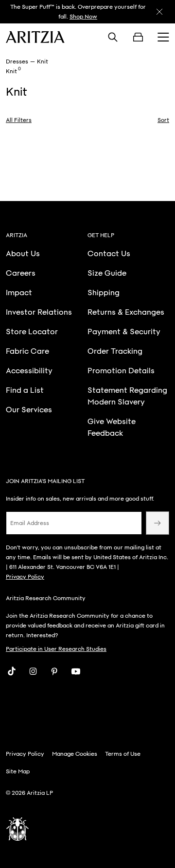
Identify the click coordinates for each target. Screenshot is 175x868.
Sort (163, 120)
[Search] (113, 37)
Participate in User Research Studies (56, 649)
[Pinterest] (54, 671)
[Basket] (138, 37)
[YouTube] (76, 671)
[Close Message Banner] (159, 12)
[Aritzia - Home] (35, 37)
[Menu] (163, 37)
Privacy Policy (25, 577)
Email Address (29, 523)
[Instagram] (33, 671)
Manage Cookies (74, 754)
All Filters (19, 120)
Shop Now (83, 17)
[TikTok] (12, 671)
